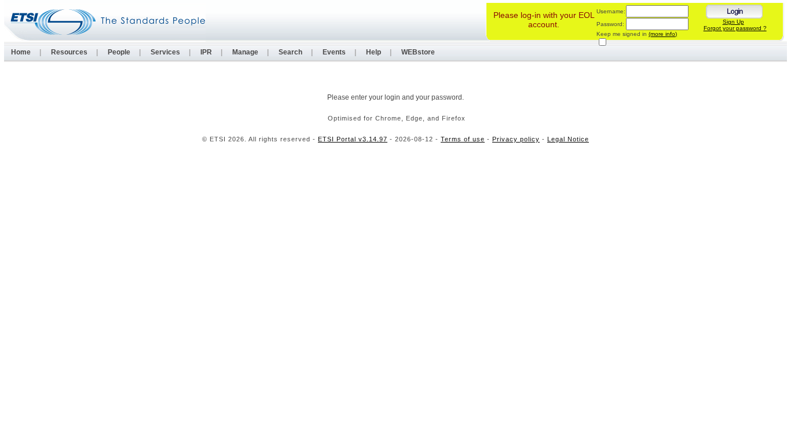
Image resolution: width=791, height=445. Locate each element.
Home (21, 52)
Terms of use (463, 139)
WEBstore (418, 52)
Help (373, 52)
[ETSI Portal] (105, 22)
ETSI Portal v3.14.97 (352, 139)
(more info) (663, 34)
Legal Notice (568, 139)
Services (165, 52)
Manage (245, 52)
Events (334, 52)
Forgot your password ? (735, 28)
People (119, 52)
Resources (69, 52)
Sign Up (733, 22)
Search (290, 52)
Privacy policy (516, 139)
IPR (206, 52)
